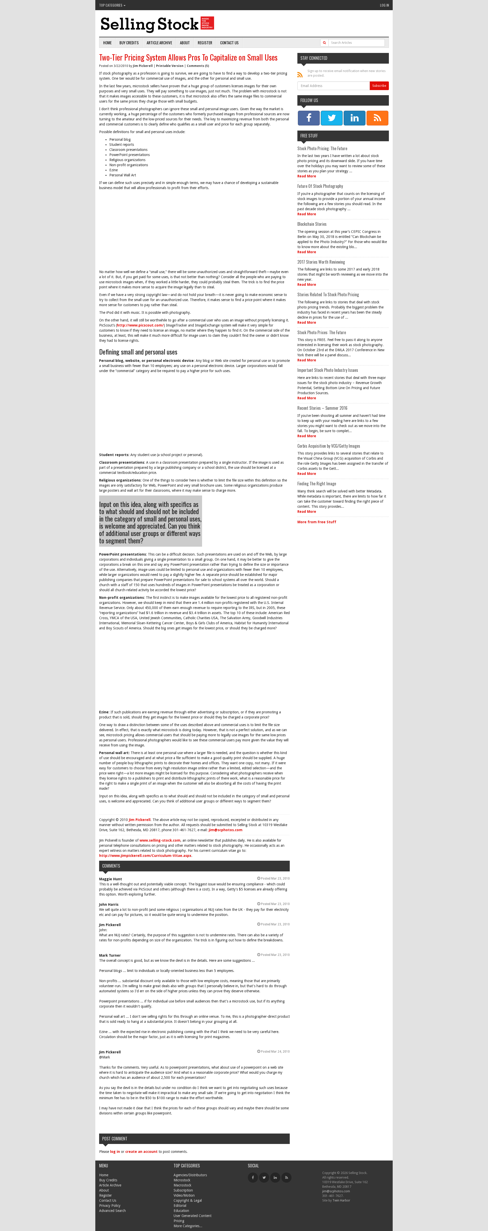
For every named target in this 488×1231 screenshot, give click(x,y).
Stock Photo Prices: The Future (321, 332)
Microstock (182, 1180)
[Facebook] (253, 1177)
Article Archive (159, 42)
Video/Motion (184, 1195)
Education (181, 1211)
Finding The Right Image (316, 483)
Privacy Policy (109, 1206)
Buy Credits (129, 42)
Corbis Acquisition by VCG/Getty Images (328, 446)
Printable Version (170, 66)
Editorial (180, 1206)
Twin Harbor (341, 1200)
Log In (384, 5)
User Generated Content (192, 1216)
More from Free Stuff (316, 522)
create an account (141, 1152)
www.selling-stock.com (160, 840)
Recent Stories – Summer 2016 (322, 408)
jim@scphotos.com (225, 830)
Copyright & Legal (188, 1200)
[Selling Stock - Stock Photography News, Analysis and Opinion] (158, 24)
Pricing (179, 1221)
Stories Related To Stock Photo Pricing (328, 294)
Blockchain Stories (312, 224)
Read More (306, 176)
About (185, 42)
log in (115, 1152)
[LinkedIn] (275, 1177)
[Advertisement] (194, 231)
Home (107, 42)
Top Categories (111, 5)
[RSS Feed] (286, 1177)
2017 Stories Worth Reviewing (321, 262)
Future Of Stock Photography (320, 186)
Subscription (183, 1190)
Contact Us (229, 42)
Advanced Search (112, 1211)
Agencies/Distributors (190, 1175)
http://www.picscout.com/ (140, 325)
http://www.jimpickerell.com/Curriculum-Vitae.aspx (145, 856)
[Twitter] (264, 1177)
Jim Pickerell (143, 66)
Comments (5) (198, 66)
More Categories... (188, 1226)
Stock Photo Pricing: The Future (322, 148)
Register (205, 42)
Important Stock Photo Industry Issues (327, 370)
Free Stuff (309, 136)
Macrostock (182, 1185)
